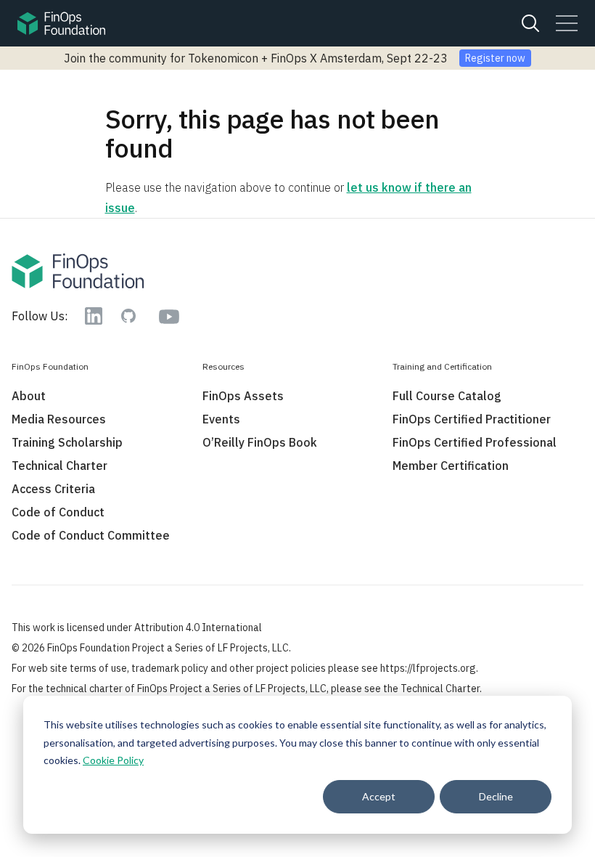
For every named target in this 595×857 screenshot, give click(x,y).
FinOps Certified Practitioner (472, 419)
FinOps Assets (243, 396)
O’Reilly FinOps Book (259, 442)
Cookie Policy (113, 760)
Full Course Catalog (447, 396)
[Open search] (530, 23)
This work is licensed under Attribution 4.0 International (137, 627)
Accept (378, 796)
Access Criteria (53, 489)
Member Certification (451, 465)
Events (221, 419)
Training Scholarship (67, 442)
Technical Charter (59, 465)
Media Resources (59, 419)
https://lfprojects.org (428, 668)
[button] (567, 23)
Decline (496, 796)
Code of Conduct (58, 512)
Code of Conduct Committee (91, 535)
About (29, 396)
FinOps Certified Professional (475, 442)
